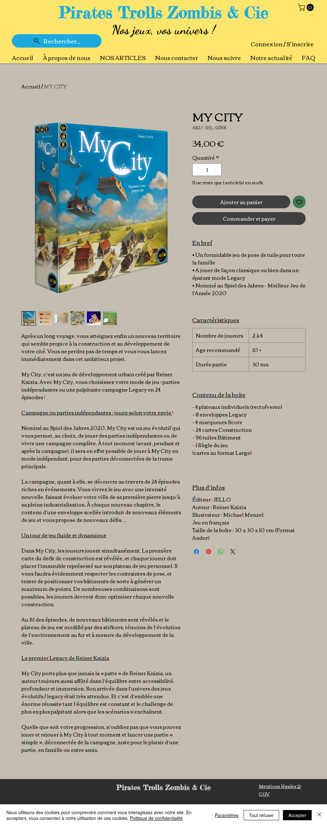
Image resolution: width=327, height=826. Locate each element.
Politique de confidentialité (156, 818)
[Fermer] (319, 815)
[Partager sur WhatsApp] (220, 551)
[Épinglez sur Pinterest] (208, 551)
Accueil (30, 86)
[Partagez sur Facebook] (196, 551)
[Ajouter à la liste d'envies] (299, 201)
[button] (307, 7)
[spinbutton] (207, 170)
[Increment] (216, 170)
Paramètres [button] (227, 815)
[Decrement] (197, 170)
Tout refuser (261, 815)
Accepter (297, 815)
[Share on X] (233, 551)
